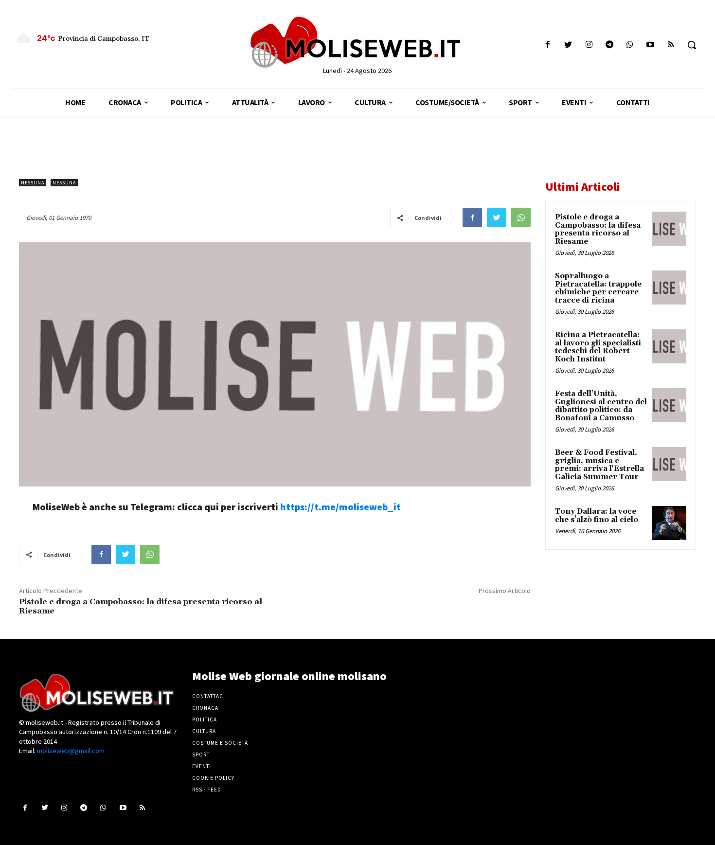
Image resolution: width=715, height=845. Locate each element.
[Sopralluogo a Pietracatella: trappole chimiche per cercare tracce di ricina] (669, 287)
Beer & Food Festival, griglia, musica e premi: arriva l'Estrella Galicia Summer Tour (599, 465)
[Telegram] (609, 45)
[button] (691, 44)
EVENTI (201, 766)
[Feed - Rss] (671, 45)
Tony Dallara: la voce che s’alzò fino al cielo (596, 515)
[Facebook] (547, 45)
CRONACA (205, 707)
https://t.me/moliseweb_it (340, 507)
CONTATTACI (208, 696)
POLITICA (204, 719)
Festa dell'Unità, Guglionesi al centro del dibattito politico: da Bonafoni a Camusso (601, 406)
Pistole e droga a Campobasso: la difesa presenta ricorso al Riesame (140, 606)
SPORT (201, 754)
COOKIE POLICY (213, 777)
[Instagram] (588, 45)
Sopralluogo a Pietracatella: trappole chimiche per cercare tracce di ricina (598, 288)
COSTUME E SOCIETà (220, 742)
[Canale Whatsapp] (629, 45)
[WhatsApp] (521, 217)
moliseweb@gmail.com (71, 750)
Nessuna (32, 183)
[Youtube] (650, 45)
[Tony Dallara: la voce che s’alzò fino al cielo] (669, 523)
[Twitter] (568, 45)
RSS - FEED (206, 789)
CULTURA (204, 731)
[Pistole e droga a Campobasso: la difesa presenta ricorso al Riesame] (669, 229)
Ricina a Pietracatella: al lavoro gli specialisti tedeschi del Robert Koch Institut (598, 347)
